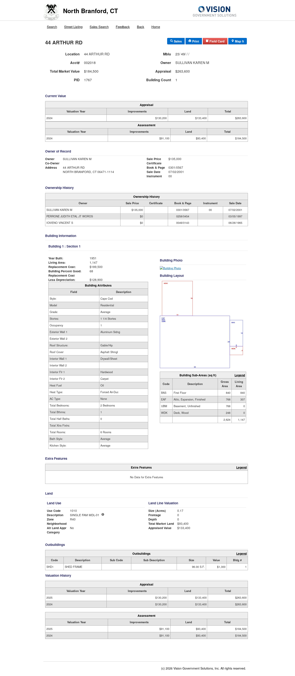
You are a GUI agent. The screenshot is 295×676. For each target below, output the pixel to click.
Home (155, 26)
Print (195, 41)
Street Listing (73, 26)
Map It (239, 41)
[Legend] (103, 514)
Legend (240, 375)
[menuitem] (52, 25)
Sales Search (99, 26)
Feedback (123, 26)
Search (52, 26)
